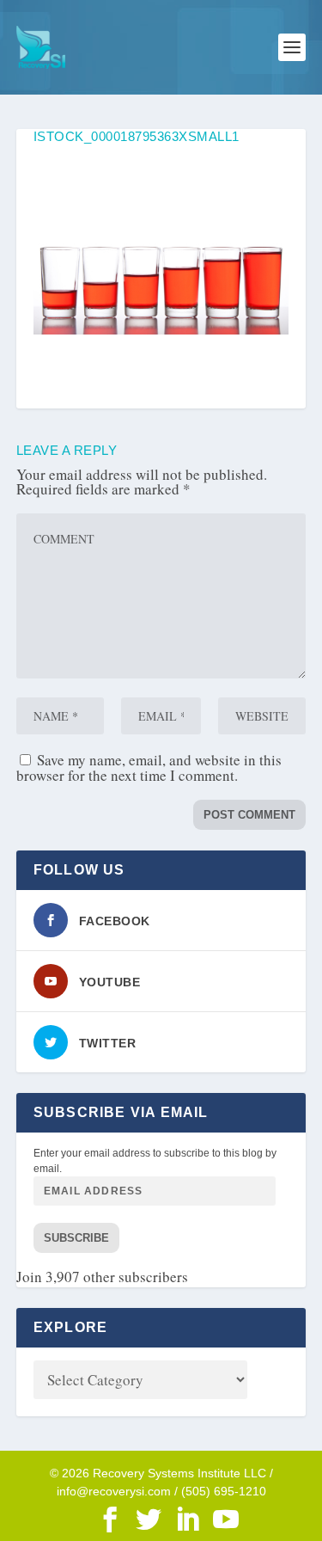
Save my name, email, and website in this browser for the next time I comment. (149, 767)
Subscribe (76, 1237)
